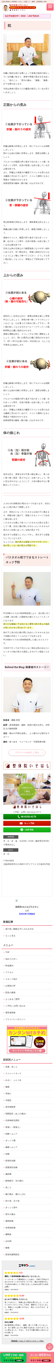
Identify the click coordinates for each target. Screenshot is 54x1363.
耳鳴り (8, 1094)
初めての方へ (11, 959)
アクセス (9, 972)
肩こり (8, 1187)
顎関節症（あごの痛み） (16, 1114)
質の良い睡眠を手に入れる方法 (19, 929)
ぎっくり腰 (11, 1140)
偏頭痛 (8, 1174)
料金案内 (9, 966)
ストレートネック (13, 1073)
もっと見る (10, 936)
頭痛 (7, 1154)
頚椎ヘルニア (11, 1134)
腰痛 (7, 1087)
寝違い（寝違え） (13, 1127)
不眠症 (8, 1100)
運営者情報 (10, 1013)
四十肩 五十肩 (12, 1201)
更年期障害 (10, 1107)
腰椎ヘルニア (11, 1147)
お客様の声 (10, 986)
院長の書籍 (10, 992)
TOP (7, 952)
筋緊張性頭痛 (11, 1167)
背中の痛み (10, 1214)
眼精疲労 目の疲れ (14, 1181)
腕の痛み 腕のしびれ (15, 1194)
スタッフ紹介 (11, 979)
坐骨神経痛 (10, 1228)
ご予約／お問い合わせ (15, 1006)
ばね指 (8, 1241)
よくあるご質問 (12, 999)
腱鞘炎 (8, 1234)
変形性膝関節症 (12, 1254)
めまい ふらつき (13, 1080)
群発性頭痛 (10, 1161)
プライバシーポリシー (15, 1019)
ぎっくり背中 (12, 1207)
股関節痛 (9, 1221)
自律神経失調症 (12, 1120)
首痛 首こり (11, 1067)
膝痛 (7, 1248)
